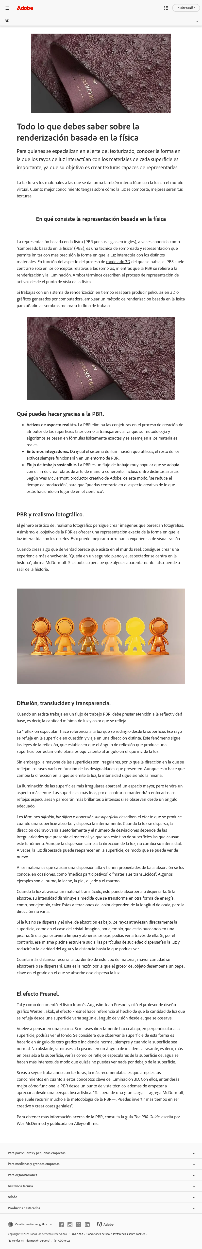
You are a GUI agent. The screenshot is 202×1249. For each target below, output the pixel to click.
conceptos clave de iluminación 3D (108, 1079)
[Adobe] (25, 8)
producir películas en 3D (153, 292)
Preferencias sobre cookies (129, 1234)
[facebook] (61, 1224)
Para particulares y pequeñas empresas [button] (37, 1153)
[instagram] (69, 1224)
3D (7, 21)
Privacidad (77, 1234)
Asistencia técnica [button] (20, 1186)
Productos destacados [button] (24, 1208)
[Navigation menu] (7, 8)
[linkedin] (87, 1224)
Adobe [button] (12, 1197)
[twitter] (78, 1224)
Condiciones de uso (98, 1234)
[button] (166, 8)
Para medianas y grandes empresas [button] (34, 1164)
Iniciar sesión (186, 8)
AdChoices (64, 1240)
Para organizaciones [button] (22, 1175)
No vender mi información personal (29, 1240)
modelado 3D (118, 261)
